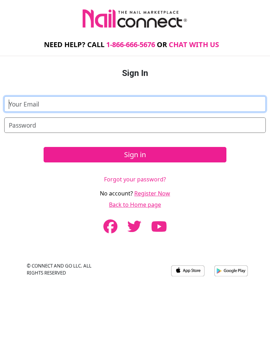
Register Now (152, 193)
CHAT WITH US (194, 44)
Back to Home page (135, 204)
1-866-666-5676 (130, 44)
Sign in (135, 154)
